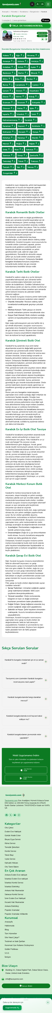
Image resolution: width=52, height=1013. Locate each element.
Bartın (23, 73)
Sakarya (32, 149)
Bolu (19, 79)
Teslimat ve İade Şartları (15, 941)
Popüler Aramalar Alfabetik (16, 914)
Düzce (8, 96)
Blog (7, 929)
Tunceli (8, 167)
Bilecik (36, 73)
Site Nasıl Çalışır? (12, 937)
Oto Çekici (9, 827)
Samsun (9, 155)
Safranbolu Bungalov (20, 31)
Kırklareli (9, 132)
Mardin (37, 138)
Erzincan (9, 102)
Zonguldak (10, 173)
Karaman (9, 126)
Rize (19, 149)
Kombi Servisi (10, 851)
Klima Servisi (10, 843)
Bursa (7, 85)
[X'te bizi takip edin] (10, 815)
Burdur (32, 79)
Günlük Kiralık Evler (13, 835)
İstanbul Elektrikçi (12, 886)
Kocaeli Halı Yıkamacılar (14, 902)
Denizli (21, 90)
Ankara (22, 61)
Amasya (9, 61)
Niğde (34, 143)
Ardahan (9, 67)
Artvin (23, 67)
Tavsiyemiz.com (11, 800)
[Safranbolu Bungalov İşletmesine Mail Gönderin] (42, 39)
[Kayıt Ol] (42, 4)
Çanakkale (22, 85)
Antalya (37, 61)
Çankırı (37, 85)
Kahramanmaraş (12, 120)
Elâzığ (34, 96)
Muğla (21, 143)
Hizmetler (14, 12)
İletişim (8, 957)
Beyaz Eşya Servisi (13, 839)
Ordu (7, 149)
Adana (8, 55)
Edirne (21, 96)
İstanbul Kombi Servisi (14, 882)
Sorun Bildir (27, 986)
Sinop (22, 155)
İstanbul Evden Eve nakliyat (16, 878)
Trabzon (36, 161)
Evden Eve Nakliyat (13, 831)
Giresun (8, 108)
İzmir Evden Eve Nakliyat (15, 898)
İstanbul (23, 114)
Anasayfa (5, 12)
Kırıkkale (38, 126)
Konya (38, 132)
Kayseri (23, 126)
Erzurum (23, 102)
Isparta (8, 114)
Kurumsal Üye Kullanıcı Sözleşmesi (19, 945)
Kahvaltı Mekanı (11, 863)
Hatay (22, 108)
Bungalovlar (34, 12)
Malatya (23, 138)
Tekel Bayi (9, 855)
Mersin (8, 143)
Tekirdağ (9, 161)
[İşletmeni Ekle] (32, 4)
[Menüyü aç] (48, 4)
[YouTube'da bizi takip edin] (15, 815)
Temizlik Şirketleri (12, 847)
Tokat (23, 161)
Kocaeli (24, 132)
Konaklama (24, 12)
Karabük (31, 120)
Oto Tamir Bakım (12, 866)
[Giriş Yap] (37, 4)
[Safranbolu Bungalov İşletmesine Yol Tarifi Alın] (46, 39)
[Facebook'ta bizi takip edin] (6, 815)
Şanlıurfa (36, 155)
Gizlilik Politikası (11, 949)
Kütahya (9, 138)
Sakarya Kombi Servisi (14, 894)
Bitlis (7, 79)
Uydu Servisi (10, 859)
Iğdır (34, 108)
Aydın (35, 67)
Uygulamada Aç (12, 1007)
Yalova (32, 167)
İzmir (36, 114)
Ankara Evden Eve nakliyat (16, 875)
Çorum (8, 90)
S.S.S (7, 953)
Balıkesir (9, 73)
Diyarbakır (36, 90)
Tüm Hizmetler (11, 933)
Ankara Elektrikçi (12, 906)
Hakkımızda (9, 925)
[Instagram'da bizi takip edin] (19, 815)
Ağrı (20, 55)
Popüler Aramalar (12, 910)
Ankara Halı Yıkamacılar (14, 890)
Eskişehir (38, 102)
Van (20, 167)
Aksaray (33, 55)
